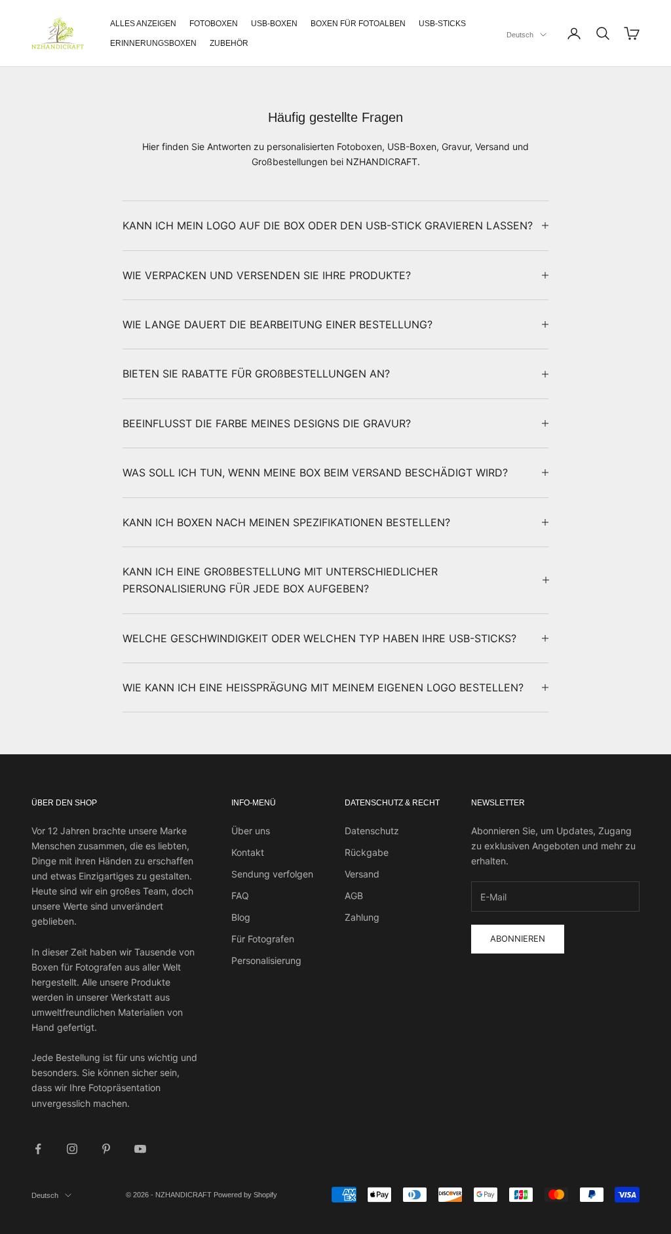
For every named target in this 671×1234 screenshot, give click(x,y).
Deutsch (520, 35)
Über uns (250, 830)
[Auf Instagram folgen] (72, 1148)
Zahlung (362, 917)
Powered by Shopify (245, 1195)
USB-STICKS (442, 23)
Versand (362, 873)
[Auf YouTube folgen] (140, 1148)
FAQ (240, 895)
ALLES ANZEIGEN (143, 23)
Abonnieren (517, 938)
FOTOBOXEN (213, 23)
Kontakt (247, 852)
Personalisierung (266, 960)
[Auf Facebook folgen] (38, 1148)
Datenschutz (372, 830)
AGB (354, 895)
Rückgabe (367, 852)
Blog (240, 917)
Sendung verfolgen (272, 873)
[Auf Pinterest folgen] (106, 1148)
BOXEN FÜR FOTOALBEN (358, 23)
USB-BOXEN (274, 23)
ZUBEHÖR (229, 43)
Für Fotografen (262, 938)
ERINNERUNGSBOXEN (153, 43)
